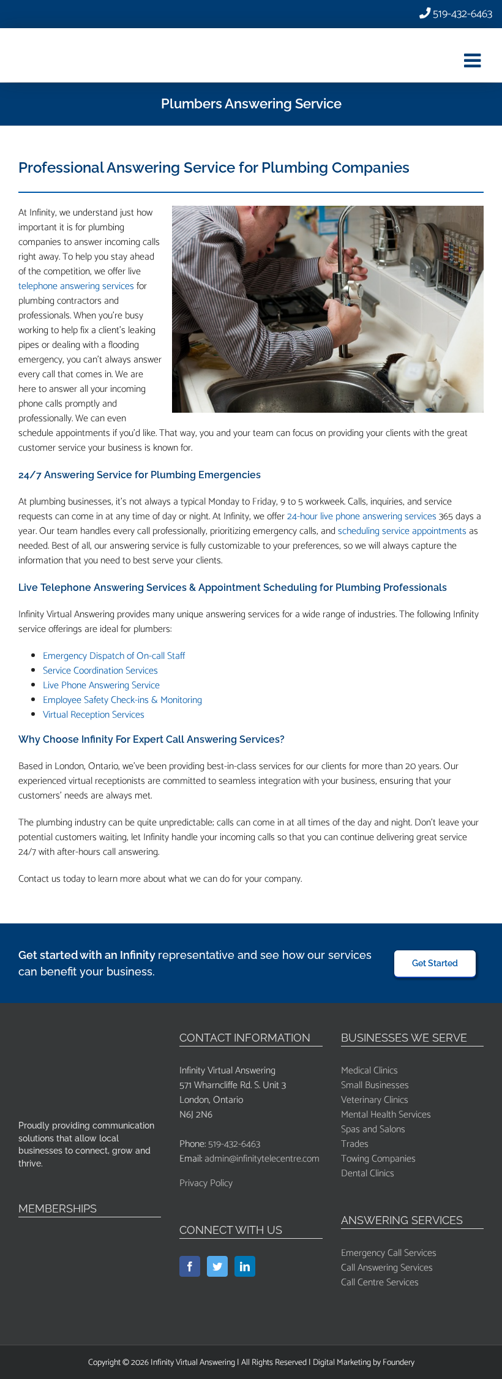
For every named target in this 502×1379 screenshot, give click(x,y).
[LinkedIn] (244, 1266)
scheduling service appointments (402, 531)
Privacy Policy (206, 1183)
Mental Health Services (386, 1115)
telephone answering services (76, 286)
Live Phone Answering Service (101, 685)
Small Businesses (375, 1085)
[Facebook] (189, 1266)
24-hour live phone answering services (361, 516)
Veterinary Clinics (374, 1100)
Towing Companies (378, 1159)
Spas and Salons (373, 1129)
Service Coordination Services (100, 671)
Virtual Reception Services (93, 715)
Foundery (398, 1363)
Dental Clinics (367, 1173)
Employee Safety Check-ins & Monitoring (122, 700)
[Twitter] (217, 1266)
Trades (355, 1144)
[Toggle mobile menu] (474, 60)
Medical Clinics (369, 1070)
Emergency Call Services (388, 1253)
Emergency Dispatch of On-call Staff (114, 656)
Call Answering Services (387, 1268)
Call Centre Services (380, 1282)
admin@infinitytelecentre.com (262, 1159)
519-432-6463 (461, 14)
